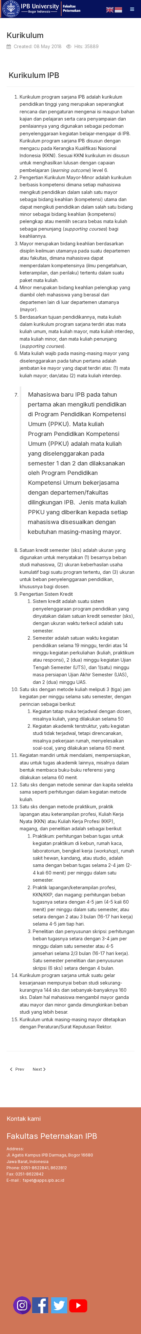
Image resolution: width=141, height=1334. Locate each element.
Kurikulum (25, 35)
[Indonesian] (118, 6)
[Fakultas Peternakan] (41, 9)
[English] (110, 6)
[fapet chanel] (78, 1305)
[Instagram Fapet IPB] (22, 1305)
